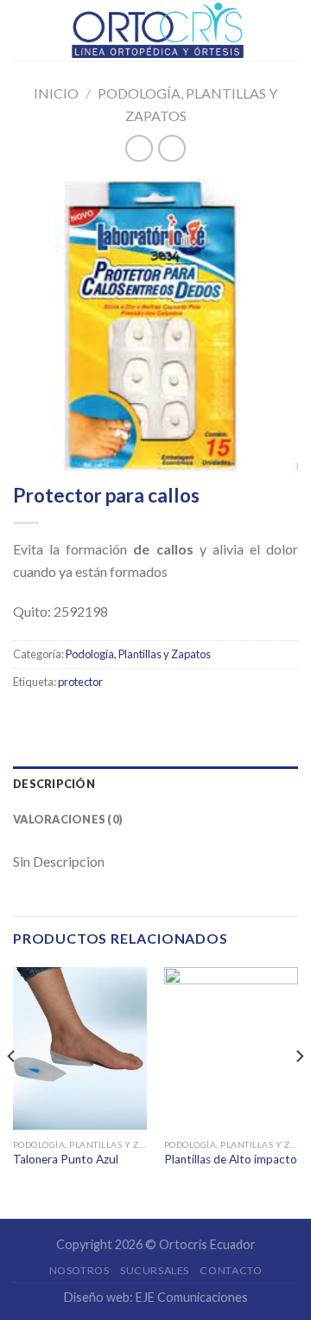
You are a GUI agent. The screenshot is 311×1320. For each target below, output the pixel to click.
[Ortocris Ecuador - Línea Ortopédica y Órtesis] (157, 30)
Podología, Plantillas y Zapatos (138, 654)
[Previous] (12, 1091)
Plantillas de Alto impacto (230, 1159)
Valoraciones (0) (68, 819)
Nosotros (79, 1270)
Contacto (231, 1270)
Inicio (56, 93)
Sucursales (154, 1270)
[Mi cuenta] (289, 30)
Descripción (54, 784)
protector (80, 682)
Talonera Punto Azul (65, 1159)
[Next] (299, 1091)
